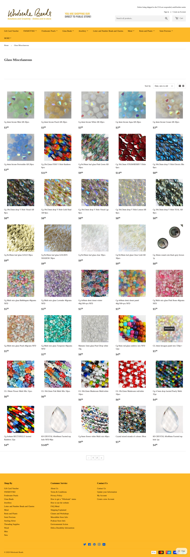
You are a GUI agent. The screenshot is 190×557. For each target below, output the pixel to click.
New (6, 535)
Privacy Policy (56, 496)
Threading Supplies (11, 524)
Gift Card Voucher (11, 31)
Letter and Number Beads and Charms (108, 31)
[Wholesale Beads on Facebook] (89, 545)
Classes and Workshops (60, 514)
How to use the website (60, 503)
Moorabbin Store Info (59, 517)
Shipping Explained (58, 510)
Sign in (166, 12)
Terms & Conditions (59, 492)
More (7, 38)
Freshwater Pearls (49, 31)
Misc (6, 531)
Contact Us (101, 488)
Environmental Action (59, 524)
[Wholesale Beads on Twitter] (84, 545)
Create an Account (179, 12)
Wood (6, 528)
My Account (102, 496)
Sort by (148, 86)
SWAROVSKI (29, 31)
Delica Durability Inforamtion (62, 528)
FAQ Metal (55, 506)
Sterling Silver (10, 521)
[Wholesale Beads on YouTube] (104, 545)
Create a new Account (105, 499)
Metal (130, 31)
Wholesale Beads (16, 552)
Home (6, 45)
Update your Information (107, 492)
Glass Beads (67, 31)
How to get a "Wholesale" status (63, 499)
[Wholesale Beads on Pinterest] (94, 545)
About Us (54, 488)
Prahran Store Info (58, 521)
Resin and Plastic (146, 31)
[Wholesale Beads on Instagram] (99, 545)
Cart (181, 18)
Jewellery (83, 31)
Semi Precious (165, 31)
